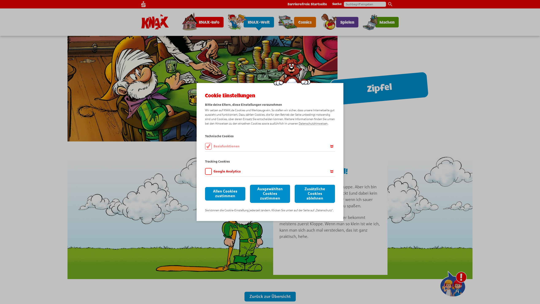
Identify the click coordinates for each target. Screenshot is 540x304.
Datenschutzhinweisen (313, 123)
